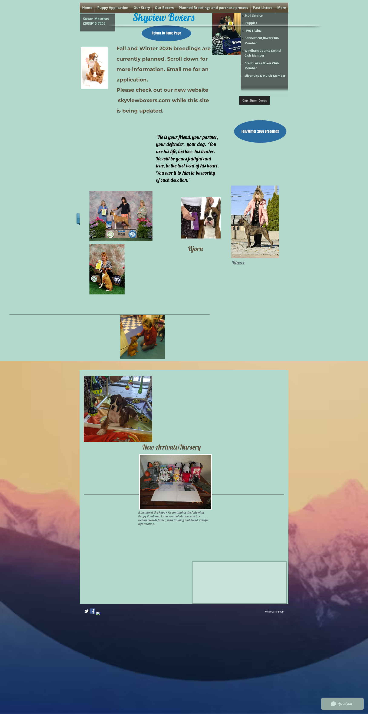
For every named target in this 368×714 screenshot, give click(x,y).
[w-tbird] (86, 611)
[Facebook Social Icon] (92, 611)
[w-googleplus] (98, 614)
